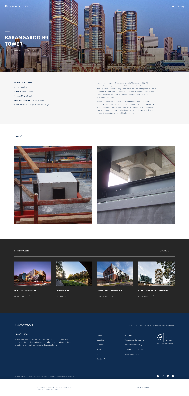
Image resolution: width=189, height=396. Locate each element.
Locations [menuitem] (100, 340)
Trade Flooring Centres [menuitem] (134, 349)
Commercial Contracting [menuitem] (134, 340)
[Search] (178, 6)
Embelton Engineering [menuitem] (133, 345)
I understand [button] (143, 388)
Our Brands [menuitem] (129, 335)
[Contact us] (173, 6)
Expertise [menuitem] (100, 345)
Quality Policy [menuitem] (51, 376)
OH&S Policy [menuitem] (71, 376)
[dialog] (94, 387)
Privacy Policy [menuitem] (32, 376)
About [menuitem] (99, 335)
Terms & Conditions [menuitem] (42, 376)
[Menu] (182, 6)
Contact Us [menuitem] (101, 359)
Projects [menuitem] (100, 349)
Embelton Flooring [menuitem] (132, 354)
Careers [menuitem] (100, 354)
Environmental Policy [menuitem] (61, 376)
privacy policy (40, 389)
